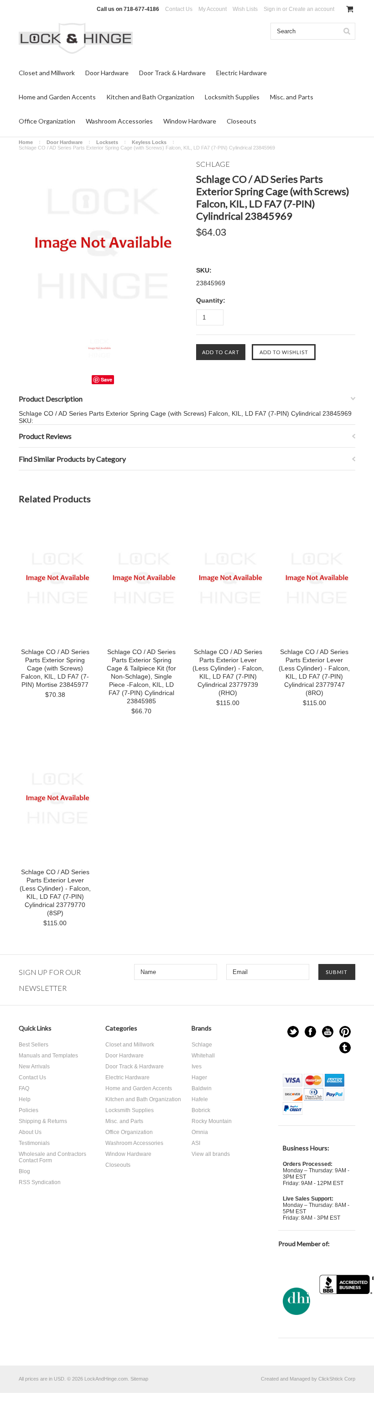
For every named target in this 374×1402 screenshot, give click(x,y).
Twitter (293, 1031)
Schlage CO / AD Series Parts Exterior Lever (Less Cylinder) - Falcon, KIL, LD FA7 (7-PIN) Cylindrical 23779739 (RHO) (228, 672)
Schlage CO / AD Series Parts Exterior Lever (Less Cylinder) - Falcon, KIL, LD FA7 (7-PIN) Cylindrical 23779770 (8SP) (55, 892)
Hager (199, 1077)
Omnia (200, 1132)
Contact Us (178, 9)
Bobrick (201, 1110)
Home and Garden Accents (57, 97)
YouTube (327, 1031)
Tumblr (345, 1047)
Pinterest (345, 1031)
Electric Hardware (241, 73)
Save (106, 379)
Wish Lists (245, 9)
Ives (197, 1066)
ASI (196, 1143)
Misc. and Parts (291, 97)
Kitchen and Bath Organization (150, 97)
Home (26, 142)
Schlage (202, 1044)
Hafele (200, 1099)
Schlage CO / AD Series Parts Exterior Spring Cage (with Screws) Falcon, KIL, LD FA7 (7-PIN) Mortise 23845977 (55, 668)
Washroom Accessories (119, 121)
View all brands (211, 1154)
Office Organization (47, 121)
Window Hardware (189, 121)
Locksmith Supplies (232, 97)
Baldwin (202, 1088)
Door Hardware (107, 73)
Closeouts (241, 121)
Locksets (107, 142)
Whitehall (203, 1055)
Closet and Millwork (47, 73)
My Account (212, 9)
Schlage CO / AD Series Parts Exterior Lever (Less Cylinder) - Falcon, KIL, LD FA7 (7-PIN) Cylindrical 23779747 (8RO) (314, 672)
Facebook (310, 1031)
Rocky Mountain (212, 1121)
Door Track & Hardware (172, 73)
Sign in (272, 9)
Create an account (311, 9)
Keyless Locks (149, 142)
